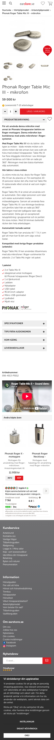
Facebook (11, 642)
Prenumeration (10, 564)
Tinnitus (7, 591)
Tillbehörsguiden (11, 542)
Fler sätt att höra (11, 585)
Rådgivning (8, 545)
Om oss (7, 627)
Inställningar (27, 722)
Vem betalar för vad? (13, 607)
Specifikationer (13, 323)
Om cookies (9, 636)
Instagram (11, 645)
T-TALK (37, 232)
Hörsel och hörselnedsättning (17, 588)
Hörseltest (8, 598)
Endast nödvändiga (27, 729)
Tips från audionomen (17, 331)
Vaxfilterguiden (10, 613)
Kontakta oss (9, 536)
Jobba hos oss (10, 630)
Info (10, 478)
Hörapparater (9, 594)
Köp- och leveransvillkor (14, 552)
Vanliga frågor (10, 539)
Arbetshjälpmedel (11, 604)
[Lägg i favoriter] (50, 235)
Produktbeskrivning (16, 119)
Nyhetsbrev (8, 633)
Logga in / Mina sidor (13, 548)
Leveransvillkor (14, 348)
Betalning (7, 558)
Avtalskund (8, 533)
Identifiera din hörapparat (15, 555)
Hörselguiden (9, 582)
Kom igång (10, 340)
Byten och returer (11, 561)
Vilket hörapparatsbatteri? (15, 601)
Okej (27, 735)
